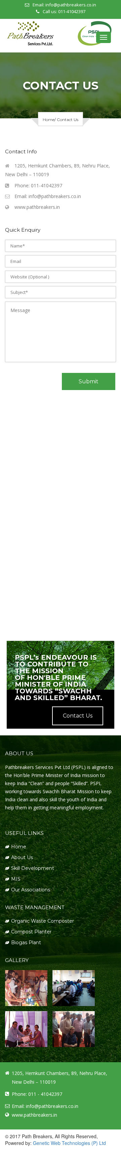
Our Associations (30, 890)
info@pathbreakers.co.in (70, 5)
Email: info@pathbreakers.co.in (47, 196)
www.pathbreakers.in (37, 207)
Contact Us (77, 716)
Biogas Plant (26, 942)
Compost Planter (31, 932)
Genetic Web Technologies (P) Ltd (69, 1143)
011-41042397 (71, 11)
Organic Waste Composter (42, 921)
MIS (16, 879)
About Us (22, 857)
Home (48, 119)
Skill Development (32, 868)
